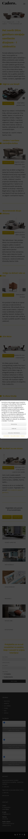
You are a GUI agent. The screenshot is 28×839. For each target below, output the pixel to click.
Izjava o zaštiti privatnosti (15, 435)
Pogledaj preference (14, 432)
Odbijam (14, 428)
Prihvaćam (14, 424)
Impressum (22, 435)
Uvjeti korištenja (6, 435)
